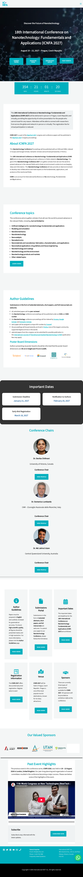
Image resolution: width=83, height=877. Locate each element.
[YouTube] (14, 850)
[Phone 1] (20, 850)
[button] (78, 857)
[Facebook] (4, 850)
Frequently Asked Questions (37, 856)
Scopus (56, 319)
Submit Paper (16, 61)
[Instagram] (10, 850)
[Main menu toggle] (80, 4)
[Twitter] (7, 850)
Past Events (66, 61)
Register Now (33, 61)
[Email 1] (17, 850)
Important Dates (50, 61)
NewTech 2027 (31, 135)
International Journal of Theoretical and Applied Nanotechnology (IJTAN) (38, 335)
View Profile (41, 477)
